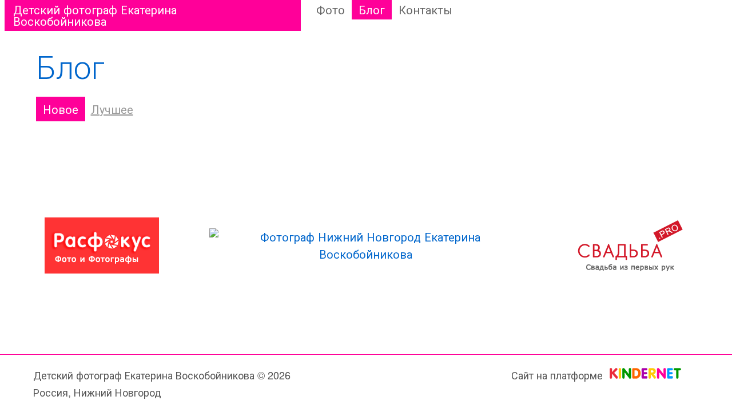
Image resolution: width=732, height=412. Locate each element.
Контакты (425, 9)
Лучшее (112, 109)
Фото (330, 9)
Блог (372, 9)
